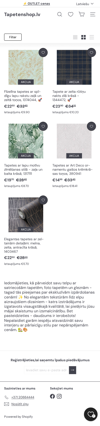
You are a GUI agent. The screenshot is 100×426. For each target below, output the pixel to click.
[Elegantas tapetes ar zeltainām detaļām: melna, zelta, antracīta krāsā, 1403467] (26, 231)
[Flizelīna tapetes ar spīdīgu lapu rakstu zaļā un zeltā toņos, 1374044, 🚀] (26, 81)
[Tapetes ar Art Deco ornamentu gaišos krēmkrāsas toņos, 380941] (74, 155)
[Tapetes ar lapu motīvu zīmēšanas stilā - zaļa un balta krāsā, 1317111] (26, 155)
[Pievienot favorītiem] (43, 52)
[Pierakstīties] (72, 370)
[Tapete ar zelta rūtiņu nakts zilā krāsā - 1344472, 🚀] (74, 81)
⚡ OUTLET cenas (36, 3)
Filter (13, 37)
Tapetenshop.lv (22, 14)
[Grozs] (81, 14)
